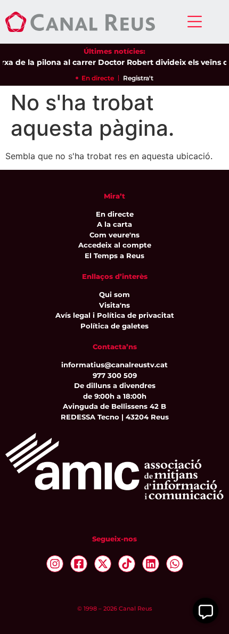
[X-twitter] (102, 563)
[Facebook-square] (78, 563)
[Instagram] (54, 563)
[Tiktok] (126, 563)
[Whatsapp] (174, 563)
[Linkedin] (150, 563)
